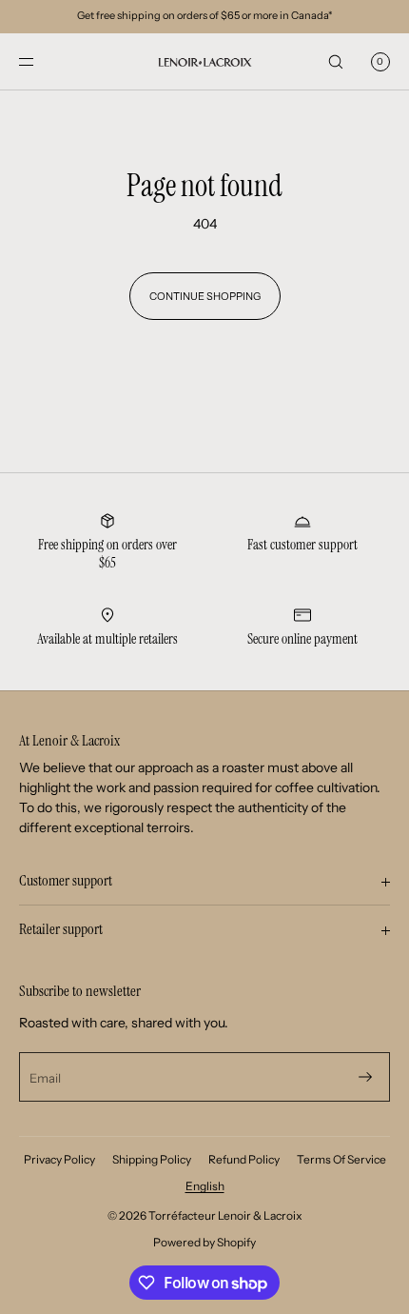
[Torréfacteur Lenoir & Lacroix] (204, 62)
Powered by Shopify (204, 1242)
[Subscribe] (365, 1077)
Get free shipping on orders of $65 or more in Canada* (204, 15)
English (204, 1186)
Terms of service (341, 1159)
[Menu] (42, 61)
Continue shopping (205, 296)
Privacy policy (59, 1159)
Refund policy (244, 1159)
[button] (336, 61)
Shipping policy (151, 1159)
